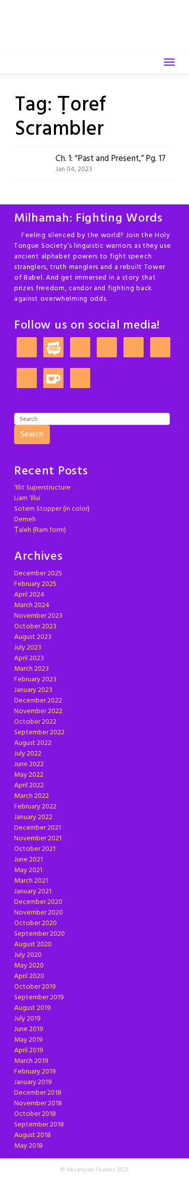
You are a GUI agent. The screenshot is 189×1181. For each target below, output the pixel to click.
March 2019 (31, 1061)
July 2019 (27, 1019)
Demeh (25, 519)
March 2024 (31, 605)
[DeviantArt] (160, 348)
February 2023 (35, 679)
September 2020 (39, 934)
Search (32, 434)
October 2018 (35, 1114)
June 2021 (28, 860)
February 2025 (35, 584)
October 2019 (35, 987)
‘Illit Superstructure (42, 488)
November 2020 (38, 913)
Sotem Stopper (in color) (52, 509)
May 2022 (28, 775)
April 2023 (29, 658)
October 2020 (35, 923)
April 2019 (28, 1050)
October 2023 (35, 626)
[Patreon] (27, 348)
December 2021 (37, 828)
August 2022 (32, 743)
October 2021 (34, 849)
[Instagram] (80, 348)
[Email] (27, 378)
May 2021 (28, 870)
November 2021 (37, 838)
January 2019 (33, 1082)
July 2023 (27, 648)
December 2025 (38, 573)
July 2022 (27, 754)
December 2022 (38, 701)
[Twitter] (107, 348)
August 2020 (33, 944)
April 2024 (29, 595)
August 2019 (32, 1008)
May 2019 (28, 1040)
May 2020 (29, 966)
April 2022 (29, 785)
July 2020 (28, 955)
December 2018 (37, 1093)
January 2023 (33, 690)
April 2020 (29, 976)
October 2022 (35, 722)
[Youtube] (80, 378)
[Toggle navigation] (169, 62)
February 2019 (35, 1072)
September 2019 (39, 997)
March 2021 (31, 881)
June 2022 (29, 764)
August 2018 (32, 1135)
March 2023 (31, 669)
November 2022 (38, 711)
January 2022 (33, 817)
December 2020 (38, 902)
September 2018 (39, 1125)
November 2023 (38, 616)
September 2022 (39, 732)
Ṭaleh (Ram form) (40, 530)
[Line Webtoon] (53, 348)
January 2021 (32, 891)
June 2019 (28, 1029)
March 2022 (31, 796)
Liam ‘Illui (27, 498)
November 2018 (38, 1103)
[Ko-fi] (53, 378)
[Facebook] (133, 348)
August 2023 (32, 637)
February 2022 (35, 807)
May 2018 (28, 1146)
